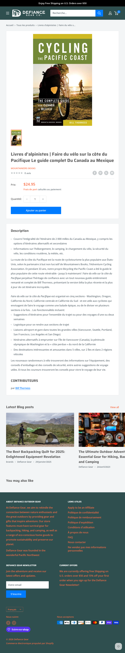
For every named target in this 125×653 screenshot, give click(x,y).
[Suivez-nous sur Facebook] (8, 623)
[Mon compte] (110, 13)
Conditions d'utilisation (81, 527)
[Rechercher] (99, 13)
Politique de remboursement (84, 517)
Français (12, 609)
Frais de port (30, 189)
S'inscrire (16, 594)
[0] (116, 13)
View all (115, 407)
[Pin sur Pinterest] (100, 172)
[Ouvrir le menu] (7, 13)
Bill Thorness (22, 388)
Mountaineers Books (23, 168)
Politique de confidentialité (83, 512)
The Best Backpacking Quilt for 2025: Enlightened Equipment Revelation (35, 454)
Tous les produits (25, 25)
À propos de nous (78, 532)
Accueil (9, 25)
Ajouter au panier (36, 210)
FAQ (70, 537)
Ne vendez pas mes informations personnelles (87, 549)
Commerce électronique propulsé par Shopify (30, 643)
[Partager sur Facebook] (95, 172)
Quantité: (16, 199)
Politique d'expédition (80, 522)
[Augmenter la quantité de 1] (43, 199)
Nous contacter (77, 542)
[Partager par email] (112, 172)
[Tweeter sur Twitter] (106, 172)
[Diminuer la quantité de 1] (27, 199)
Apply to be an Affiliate (81, 507)
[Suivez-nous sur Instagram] (14, 623)
